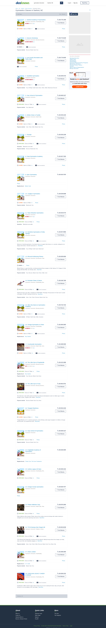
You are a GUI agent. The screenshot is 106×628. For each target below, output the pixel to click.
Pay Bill (36, 618)
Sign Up (75, 2)
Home (17, 8)
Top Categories (58, 615)
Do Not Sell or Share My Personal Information (51, 625)
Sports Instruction (28, 8)
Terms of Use (65, 625)
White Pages (38, 615)
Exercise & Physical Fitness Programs (79, 62)
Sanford (22, 8)
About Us (18, 613)
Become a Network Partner (21, 618)
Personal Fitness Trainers (76, 65)
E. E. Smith (27, 563)
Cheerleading (38, 21)
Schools (72, 66)
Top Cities (57, 613)
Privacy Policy (37, 625)
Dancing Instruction (40, 39)
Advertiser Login (38, 613)
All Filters (20, 14)
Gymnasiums (39, 258)
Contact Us (18, 615)
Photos (63, 28)
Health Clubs (45, 21)
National (37, 617)
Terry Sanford (28, 336)
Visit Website (61, 22)
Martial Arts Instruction (75, 63)
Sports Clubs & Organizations (77, 67)
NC (19, 8)
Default (63, 14)
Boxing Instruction (74, 68)
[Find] (61, 3)
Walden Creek (28, 186)
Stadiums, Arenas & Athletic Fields (43, 529)
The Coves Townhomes (37, 461)
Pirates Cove (28, 461)
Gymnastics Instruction (30, 21)
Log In (69, 2)
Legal (71, 625)
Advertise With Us (19, 617)
